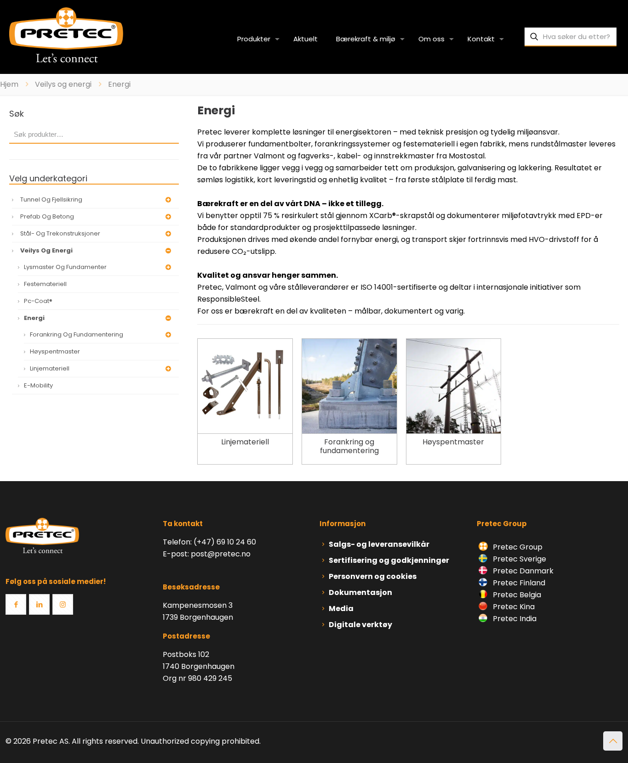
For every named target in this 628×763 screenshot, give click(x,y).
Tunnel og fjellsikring (51, 199)
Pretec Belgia (516, 594)
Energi (34, 318)
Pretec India (514, 618)
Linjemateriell (49, 368)
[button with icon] (16, 604)
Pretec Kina (513, 606)
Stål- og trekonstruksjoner (60, 233)
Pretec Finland (518, 583)
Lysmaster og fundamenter (65, 267)
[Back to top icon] (612, 741)
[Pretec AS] (66, 34)
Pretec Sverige (519, 559)
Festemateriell (45, 284)
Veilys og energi (63, 84)
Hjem (9, 84)
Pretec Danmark (522, 571)
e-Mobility (38, 385)
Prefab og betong (47, 216)
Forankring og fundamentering (76, 334)
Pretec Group (516, 547)
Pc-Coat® (38, 301)
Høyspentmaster (55, 351)
